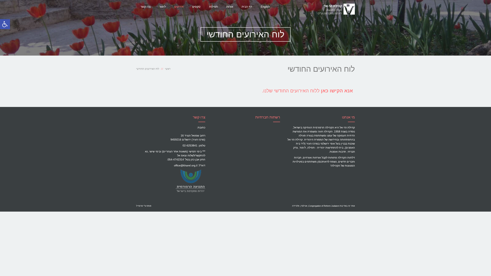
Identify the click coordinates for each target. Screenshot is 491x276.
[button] (5, 24)
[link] (190, 180)
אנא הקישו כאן (337, 90)
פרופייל (139, 206)
